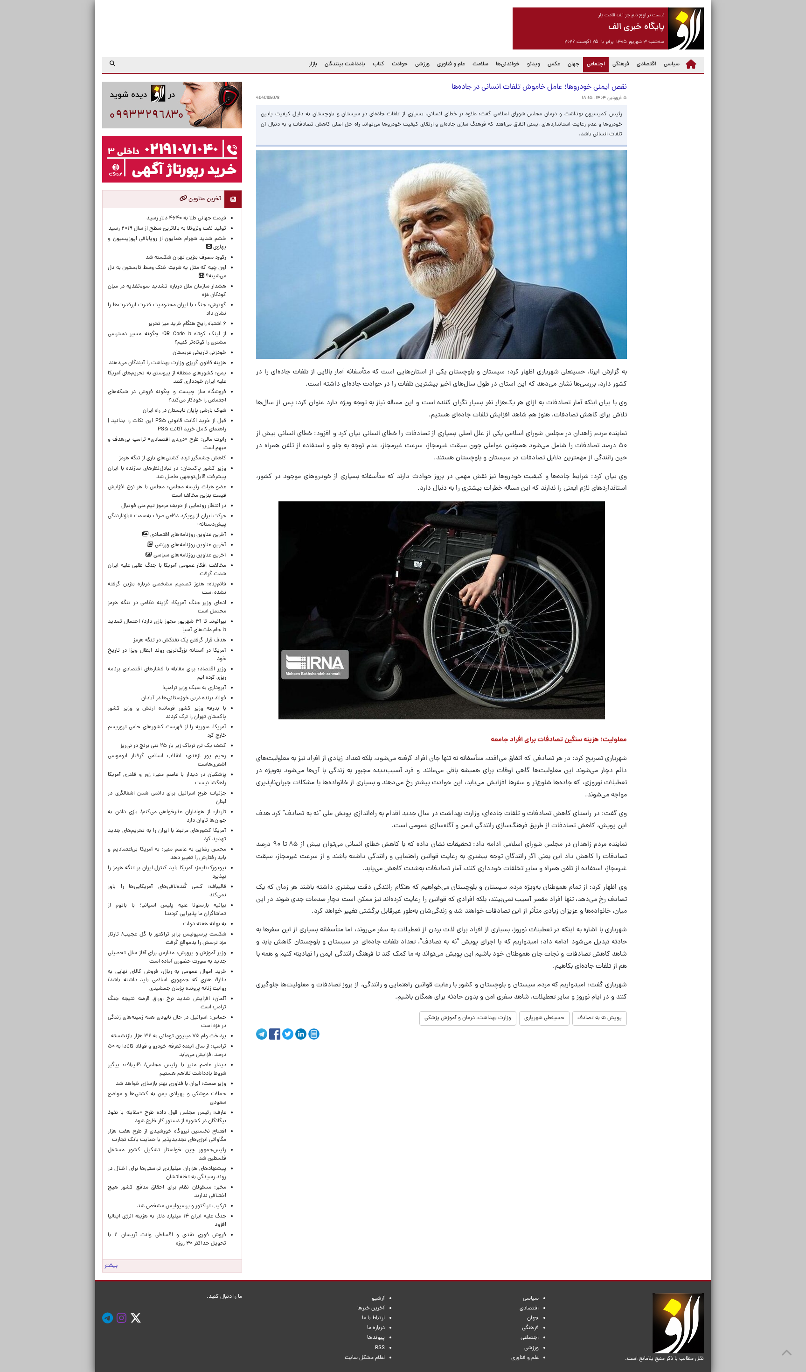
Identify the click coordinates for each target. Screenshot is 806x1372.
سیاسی (672, 64)
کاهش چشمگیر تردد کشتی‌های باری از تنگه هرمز (172, 458)
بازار (313, 64)
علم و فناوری (451, 64)
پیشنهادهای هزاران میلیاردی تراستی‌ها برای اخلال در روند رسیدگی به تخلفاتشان (167, 1173)
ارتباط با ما (373, 1318)
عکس (554, 64)
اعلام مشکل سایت (365, 1358)
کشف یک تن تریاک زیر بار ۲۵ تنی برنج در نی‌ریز (173, 746)
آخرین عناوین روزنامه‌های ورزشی (189, 545)
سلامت (480, 64)
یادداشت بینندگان (345, 64)
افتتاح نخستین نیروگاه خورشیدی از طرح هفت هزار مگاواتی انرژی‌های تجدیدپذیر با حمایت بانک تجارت (167, 1135)
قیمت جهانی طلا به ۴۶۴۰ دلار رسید (186, 218)
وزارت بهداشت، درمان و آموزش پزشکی (467, 1018)
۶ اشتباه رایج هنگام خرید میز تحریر (187, 324)
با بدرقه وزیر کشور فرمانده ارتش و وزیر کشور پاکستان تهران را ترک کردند (167, 712)
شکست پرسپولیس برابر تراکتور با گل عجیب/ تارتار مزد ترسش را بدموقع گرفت (167, 938)
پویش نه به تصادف (599, 1018)
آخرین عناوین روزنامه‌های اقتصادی (187, 535)
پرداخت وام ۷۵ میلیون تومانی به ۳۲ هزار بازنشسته (168, 1036)
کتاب (378, 64)
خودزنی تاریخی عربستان (199, 353)
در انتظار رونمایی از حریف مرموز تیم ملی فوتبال (173, 506)
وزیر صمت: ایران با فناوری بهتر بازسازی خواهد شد (171, 1084)
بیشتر (111, 1266)
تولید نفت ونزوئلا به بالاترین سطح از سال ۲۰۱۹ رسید (167, 229)
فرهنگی (620, 64)
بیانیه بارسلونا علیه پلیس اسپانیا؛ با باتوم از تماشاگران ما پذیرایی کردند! (167, 909)
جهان (573, 64)
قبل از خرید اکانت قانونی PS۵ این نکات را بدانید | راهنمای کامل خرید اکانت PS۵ (167, 425)
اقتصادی (646, 64)
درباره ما (376, 1328)
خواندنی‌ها (508, 64)
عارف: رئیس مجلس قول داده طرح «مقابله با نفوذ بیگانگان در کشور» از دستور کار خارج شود (167, 1117)
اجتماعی (594, 64)
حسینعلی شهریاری (544, 1018)
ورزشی (422, 64)
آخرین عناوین (204, 199)
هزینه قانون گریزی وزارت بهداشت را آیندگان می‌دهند (167, 363)
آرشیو (378, 1299)
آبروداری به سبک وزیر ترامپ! (194, 688)
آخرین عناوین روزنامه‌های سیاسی (189, 555)
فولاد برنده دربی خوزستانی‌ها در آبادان (183, 698)
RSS (380, 1348)
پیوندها (376, 1338)
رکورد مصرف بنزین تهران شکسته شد (186, 257)
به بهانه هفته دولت (204, 924)
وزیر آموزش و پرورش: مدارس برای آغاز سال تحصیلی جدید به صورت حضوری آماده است (167, 957)
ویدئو (533, 64)
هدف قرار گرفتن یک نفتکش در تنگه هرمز (179, 640)
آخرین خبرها (371, 1308)
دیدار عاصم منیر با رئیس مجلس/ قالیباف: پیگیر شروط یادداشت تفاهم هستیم (167, 1069)
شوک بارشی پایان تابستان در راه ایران (184, 411)
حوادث (400, 64)
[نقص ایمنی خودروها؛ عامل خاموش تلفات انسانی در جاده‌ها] (441, 610)
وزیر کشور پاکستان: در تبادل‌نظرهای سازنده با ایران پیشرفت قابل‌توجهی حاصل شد (167, 472)
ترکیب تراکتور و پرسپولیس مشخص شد (181, 1206)
